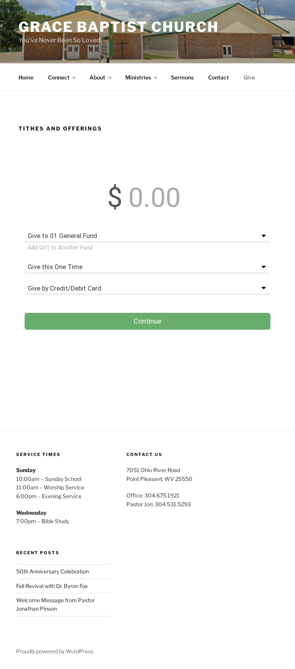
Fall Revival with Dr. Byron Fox (52, 586)
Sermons (182, 77)
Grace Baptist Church (118, 26)
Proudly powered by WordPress (54, 651)
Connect (59, 77)
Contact (218, 77)
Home (25, 77)
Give (249, 77)
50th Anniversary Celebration (52, 571)
